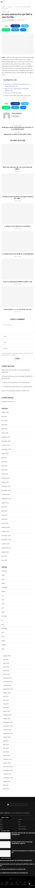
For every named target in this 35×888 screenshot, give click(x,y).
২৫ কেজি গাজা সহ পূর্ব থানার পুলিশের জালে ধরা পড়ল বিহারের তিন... (17, 226)
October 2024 (6, 494)
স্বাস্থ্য (3, 649)
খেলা (2, 595)
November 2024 (6, 490)
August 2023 (5, 552)
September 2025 (6, 449)
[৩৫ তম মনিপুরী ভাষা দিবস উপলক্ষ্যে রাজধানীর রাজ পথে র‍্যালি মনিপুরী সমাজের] (17, 241)
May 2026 (4, 424)
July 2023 (4, 556)
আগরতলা (20, 819)
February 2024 (6, 527)
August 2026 (5, 412)
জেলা (3, 608)
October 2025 (6, 445)
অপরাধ (3, 579)
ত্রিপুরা (3, 612)
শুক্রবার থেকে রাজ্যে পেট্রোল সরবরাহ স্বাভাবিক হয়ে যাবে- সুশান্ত (18, 95)
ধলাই (3, 624)
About (1, 828)
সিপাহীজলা (4, 645)
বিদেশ (3, 632)
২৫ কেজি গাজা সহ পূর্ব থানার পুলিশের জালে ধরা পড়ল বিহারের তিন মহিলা (16, 382)
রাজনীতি (3, 641)
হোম (2, 882)
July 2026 (4, 416)
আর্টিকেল (3, 583)
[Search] (33, 2)
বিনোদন (3, 636)
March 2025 (5, 474)
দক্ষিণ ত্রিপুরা (4, 616)
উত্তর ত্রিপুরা (4, 587)
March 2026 (5, 433)
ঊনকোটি (3, 591)
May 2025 (4, 466)
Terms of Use (22, 826)
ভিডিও (7, 884)
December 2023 (6, 535)
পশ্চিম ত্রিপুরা (4, 628)
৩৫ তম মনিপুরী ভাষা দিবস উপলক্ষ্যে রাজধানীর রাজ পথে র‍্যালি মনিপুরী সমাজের (17, 254)
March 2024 (5, 523)
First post (10, 7)
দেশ (2, 620)
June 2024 (4, 511)
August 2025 (5, 453)
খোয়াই (3, 599)
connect (24, 884)
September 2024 (6, 498)
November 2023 (6, 539)
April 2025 (4, 470)
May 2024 (4, 515)
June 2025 (4, 461)
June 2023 (4, 560)
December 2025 (6, 441)
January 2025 (5, 482)
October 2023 (6, 544)
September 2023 (6, 548)
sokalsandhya (10, 20)
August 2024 (5, 502)
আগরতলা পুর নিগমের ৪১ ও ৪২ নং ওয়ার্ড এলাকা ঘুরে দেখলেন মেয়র (17, 309)
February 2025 (6, 478)
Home (3, 7)
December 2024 (6, 486)
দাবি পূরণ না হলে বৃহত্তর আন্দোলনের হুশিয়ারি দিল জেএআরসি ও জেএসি (17, 282)
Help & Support (22, 828)
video (3, 575)
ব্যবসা (19, 824)
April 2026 (4, 429)
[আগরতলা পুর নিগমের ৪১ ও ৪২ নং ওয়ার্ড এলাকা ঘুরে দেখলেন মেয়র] (17, 296)
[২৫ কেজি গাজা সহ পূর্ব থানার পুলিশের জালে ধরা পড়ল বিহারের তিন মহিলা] (17, 213)
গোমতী (3, 604)
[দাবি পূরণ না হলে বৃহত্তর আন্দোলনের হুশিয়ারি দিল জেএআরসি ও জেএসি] (17, 269)
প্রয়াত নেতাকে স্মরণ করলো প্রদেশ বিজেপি (13, 93)
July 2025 (4, 457)
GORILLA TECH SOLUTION (18, 879)
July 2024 (4, 507)
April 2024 (4, 519)
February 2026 (6, 437)
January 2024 (5, 531)
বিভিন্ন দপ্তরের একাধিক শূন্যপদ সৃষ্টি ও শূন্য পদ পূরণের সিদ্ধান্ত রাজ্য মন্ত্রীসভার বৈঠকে (16, 860)
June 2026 (4, 420)
